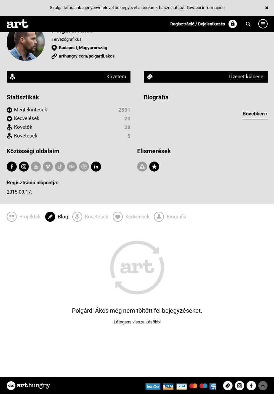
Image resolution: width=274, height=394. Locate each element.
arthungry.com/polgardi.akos (87, 56)
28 (127, 127)
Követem (116, 77)
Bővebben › (255, 114)
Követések (25, 136)
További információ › (205, 7)
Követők (23, 127)
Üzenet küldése (246, 77)
